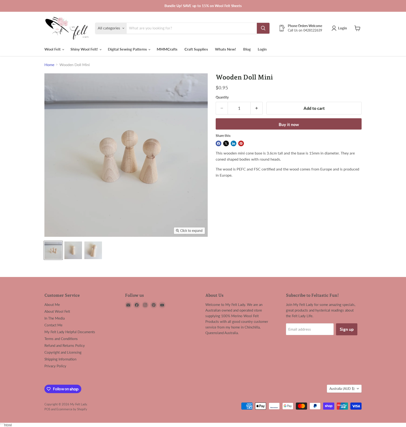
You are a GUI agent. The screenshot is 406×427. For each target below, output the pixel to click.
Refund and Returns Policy (64, 345)
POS (47, 409)
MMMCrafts (167, 49)
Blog (247, 49)
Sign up (347, 329)
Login (262, 49)
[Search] (263, 28)
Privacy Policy (55, 366)
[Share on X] (226, 143)
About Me (52, 304)
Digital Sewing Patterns (128, 49)
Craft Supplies (196, 49)
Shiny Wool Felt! (84, 49)
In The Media (54, 318)
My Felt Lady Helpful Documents (69, 332)
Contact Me (53, 325)
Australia (342, 389)
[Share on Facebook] (218, 143)
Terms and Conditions (61, 338)
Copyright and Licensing (63, 352)
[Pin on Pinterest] (241, 143)
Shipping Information (60, 359)
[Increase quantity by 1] (257, 108)
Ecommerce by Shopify (71, 409)
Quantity (222, 97)
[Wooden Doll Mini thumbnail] (53, 250)
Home (49, 65)
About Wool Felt (57, 311)
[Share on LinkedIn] (233, 143)
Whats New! (225, 49)
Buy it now (289, 124)
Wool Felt (53, 49)
